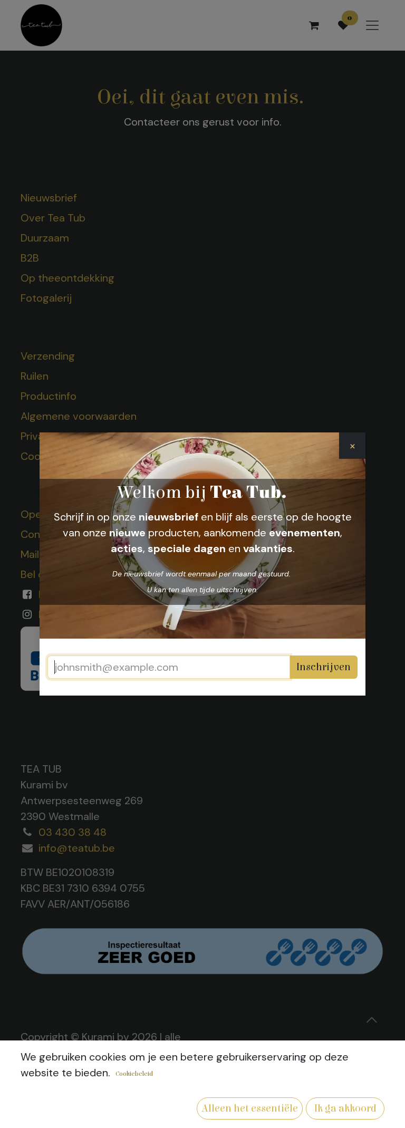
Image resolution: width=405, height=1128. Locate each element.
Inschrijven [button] (323, 667)
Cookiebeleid (134, 1073)
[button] (250, 1108)
